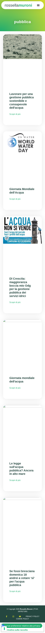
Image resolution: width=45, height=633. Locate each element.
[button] (38, 5)
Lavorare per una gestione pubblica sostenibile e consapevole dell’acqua (21, 100)
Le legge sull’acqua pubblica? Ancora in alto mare (21, 468)
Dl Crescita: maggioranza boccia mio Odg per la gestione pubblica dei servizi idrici (20, 287)
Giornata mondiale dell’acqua (21, 379)
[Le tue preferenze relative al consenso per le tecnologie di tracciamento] (4, 628)
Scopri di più (14, 114)
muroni (18, 5)
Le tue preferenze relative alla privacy (22, 626)
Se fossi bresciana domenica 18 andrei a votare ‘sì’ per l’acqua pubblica (22, 578)
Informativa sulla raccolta (15, 630)
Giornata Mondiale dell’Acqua (21, 190)
